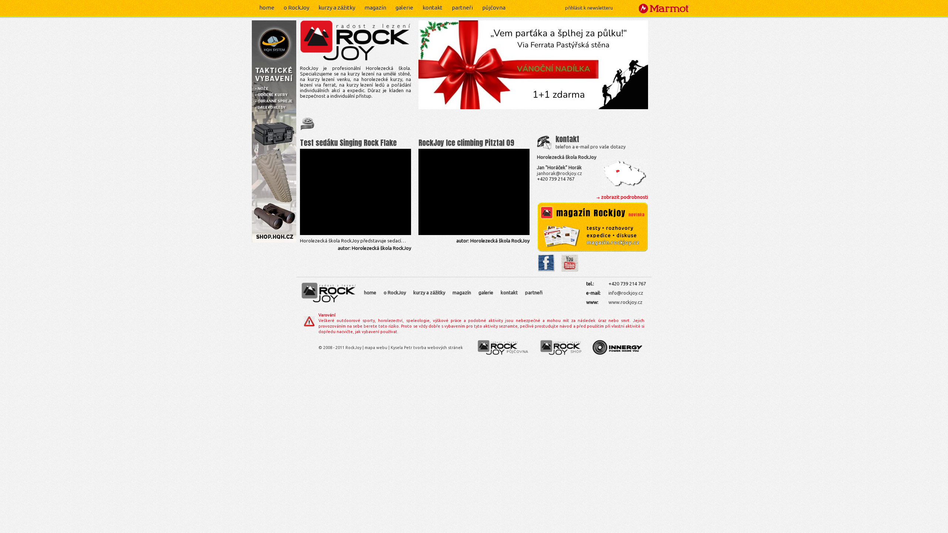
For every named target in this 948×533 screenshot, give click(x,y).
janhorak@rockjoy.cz (559, 173)
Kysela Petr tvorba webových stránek (427, 347)
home (266, 7)
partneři (462, 7)
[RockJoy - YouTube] (569, 270)
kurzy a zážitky (336, 7)
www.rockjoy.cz (625, 302)
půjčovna (493, 7)
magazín (375, 7)
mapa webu (376, 347)
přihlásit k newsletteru (589, 7)
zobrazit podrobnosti (624, 197)
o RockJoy (296, 7)
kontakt (433, 7)
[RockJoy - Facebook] (546, 270)
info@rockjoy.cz (625, 292)
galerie (404, 7)
